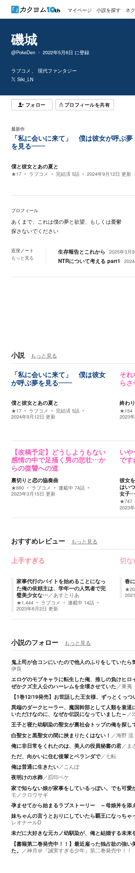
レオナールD (26, 822)
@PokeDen (23, 52)
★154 (126, 411)
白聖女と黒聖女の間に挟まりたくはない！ (61, 735)
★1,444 (24, 603)
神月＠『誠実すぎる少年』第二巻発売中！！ (79, 850)
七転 (111, 756)
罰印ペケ (58, 777)
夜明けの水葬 (27, 777)
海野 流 (125, 735)
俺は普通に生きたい (34, 766)
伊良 (16, 668)
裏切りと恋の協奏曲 (34, 480)
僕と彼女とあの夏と (34, 166)
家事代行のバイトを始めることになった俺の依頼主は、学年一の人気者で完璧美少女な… (61, 587)
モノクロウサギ (29, 794)
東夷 (127, 686)
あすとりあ (66, 594)
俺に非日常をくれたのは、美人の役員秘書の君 (66, 745)
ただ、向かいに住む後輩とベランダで (55, 756)
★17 (16, 174)
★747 (126, 501)
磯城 (24, 39)
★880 (17, 488)
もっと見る (22, 258)
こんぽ (72, 766)
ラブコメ (38, 174)
